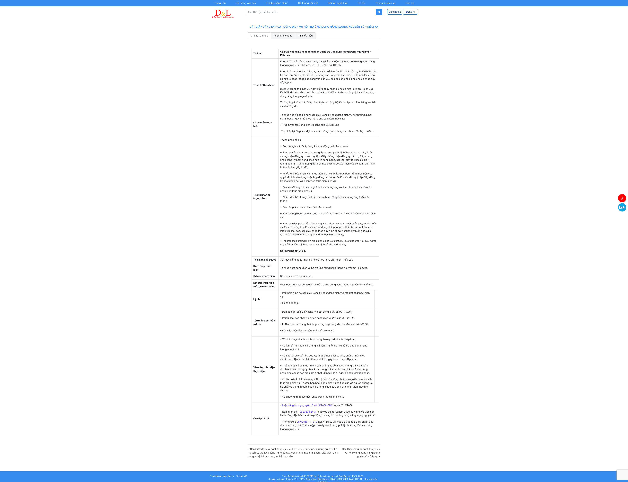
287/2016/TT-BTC (307, 421)
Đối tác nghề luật (337, 3)
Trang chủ (220, 3)
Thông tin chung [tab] (282, 35)
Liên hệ (409, 3)
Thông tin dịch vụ (385, 3)
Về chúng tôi (241, 476)
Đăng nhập (395, 11)
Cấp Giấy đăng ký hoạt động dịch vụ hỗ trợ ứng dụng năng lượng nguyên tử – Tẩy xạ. (361, 452)
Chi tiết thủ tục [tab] (259, 35)
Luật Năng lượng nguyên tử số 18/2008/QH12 (307, 405)
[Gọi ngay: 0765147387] (622, 198)
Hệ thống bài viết (308, 3)
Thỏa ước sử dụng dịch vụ (222, 476)
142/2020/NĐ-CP (307, 411)
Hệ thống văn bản (246, 3)
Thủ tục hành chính (277, 3)
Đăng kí (410, 11)
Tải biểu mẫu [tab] (305, 35)
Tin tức (361, 3)
